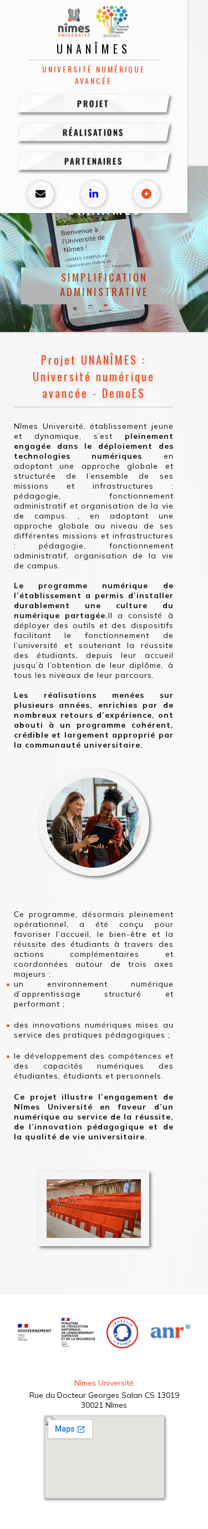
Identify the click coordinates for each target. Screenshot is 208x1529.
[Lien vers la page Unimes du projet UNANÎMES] (146, 194)
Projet (93, 103)
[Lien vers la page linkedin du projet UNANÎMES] (93, 194)
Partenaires (93, 161)
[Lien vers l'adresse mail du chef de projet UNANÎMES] (40, 194)
